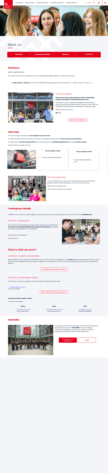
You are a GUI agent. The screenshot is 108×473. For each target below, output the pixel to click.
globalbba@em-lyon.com (18, 287)
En (89, 3)
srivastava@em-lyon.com (55, 309)
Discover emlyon (29, 2)
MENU (104, 1)
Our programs (19, 2)
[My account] (99, 2)
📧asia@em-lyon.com (85, 309)
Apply (87, 340)
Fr (86, 3)
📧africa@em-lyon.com (22, 309)
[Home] (8, 4)
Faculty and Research (42, 2)
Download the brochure (67, 340)
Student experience (71, 2)
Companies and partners (57, 2)
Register (86, 83)
